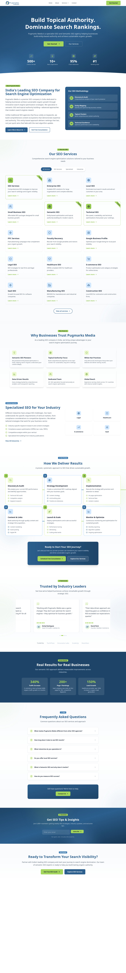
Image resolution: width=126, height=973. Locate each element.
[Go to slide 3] (64, 635)
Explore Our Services (77, 559)
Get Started (113, 3)
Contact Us (62, 794)
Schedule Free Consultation (50, 559)
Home (50, 3)
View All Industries (12, 441)
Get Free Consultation (39, 130)
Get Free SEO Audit (50, 872)
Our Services (74, 44)
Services (64, 3)
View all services (62, 311)
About (57, 3)
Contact (74, 3)
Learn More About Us (15, 130)
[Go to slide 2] (61, 635)
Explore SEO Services (74, 872)
